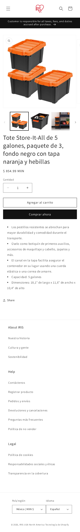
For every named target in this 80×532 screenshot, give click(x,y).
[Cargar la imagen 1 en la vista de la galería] (19, 121)
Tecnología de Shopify (57, 524)
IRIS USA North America (32, 524)
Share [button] (11, 300)
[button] (8, 8)
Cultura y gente (18, 347)
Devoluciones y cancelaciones (28, 410)
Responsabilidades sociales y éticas (31, 464)
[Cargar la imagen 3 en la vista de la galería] (60, 121)
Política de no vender (22, 429)
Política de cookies (20, 455)
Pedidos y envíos (19, 401)
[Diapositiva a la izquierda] (4, 122)
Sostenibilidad (17, 357)
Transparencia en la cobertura (28, 473)
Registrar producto (20, 392)
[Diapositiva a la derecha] (75, 122)
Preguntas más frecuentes (25, 419)
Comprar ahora (40, 214)
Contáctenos (16, 382)
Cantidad (8, 179)
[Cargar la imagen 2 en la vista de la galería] (40, 121)
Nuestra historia (19, 338)
